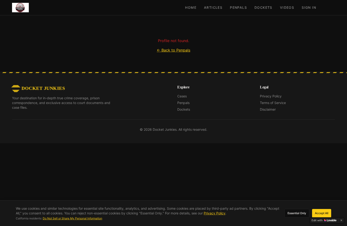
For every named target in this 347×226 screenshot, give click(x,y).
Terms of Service (273, 103)
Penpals (238, 7)
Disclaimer (268, 109)
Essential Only (297, 213)
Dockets (263, 7)
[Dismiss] (341, 220)
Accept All (321, 213)
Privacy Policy (271, 96)
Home (190, 7)
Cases (182, 96)
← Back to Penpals (173, 50)
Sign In (309, 7)
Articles (213, 7)
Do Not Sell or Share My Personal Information (72, 218)
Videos (287, 7)
